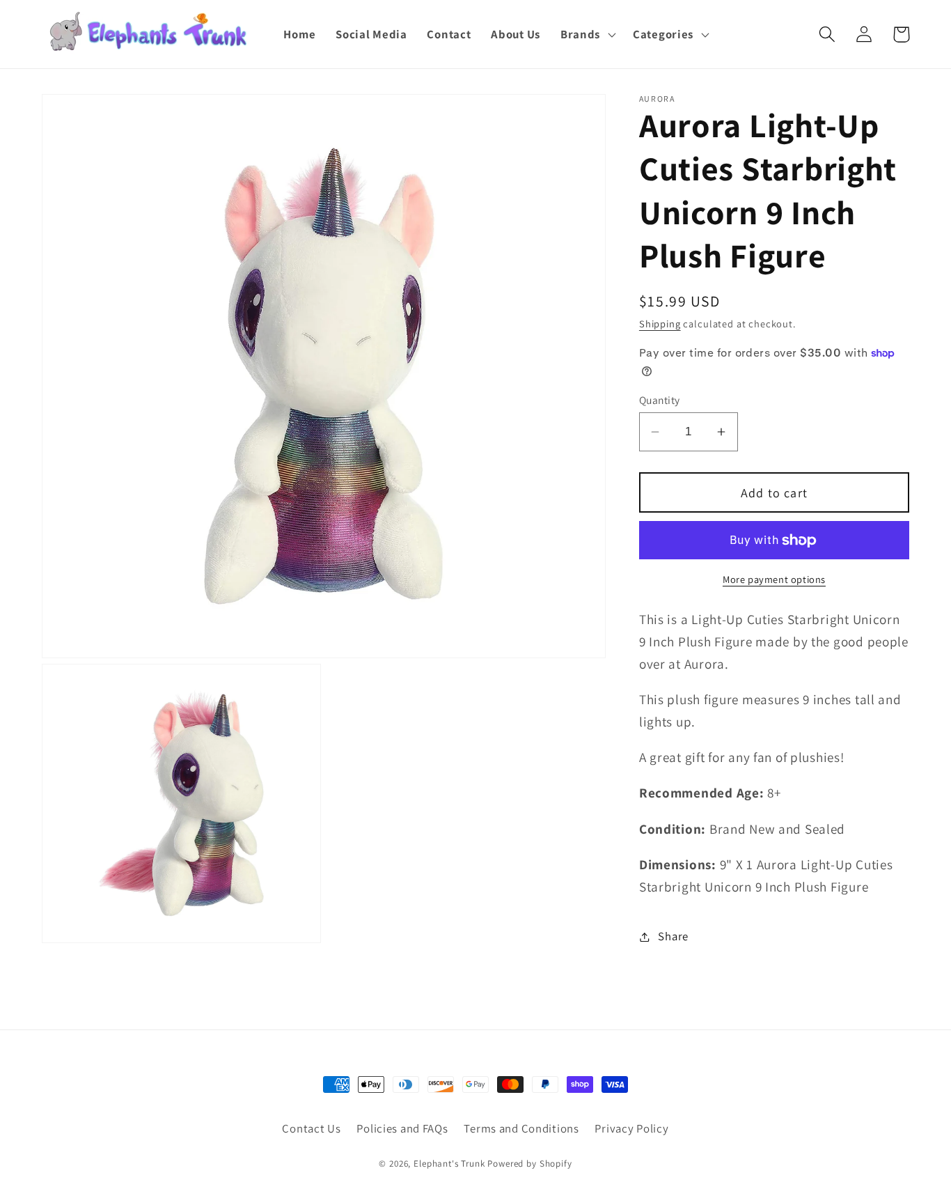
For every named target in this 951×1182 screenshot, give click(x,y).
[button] (586, 34)
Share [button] (673, 936)
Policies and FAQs (402, 1128)
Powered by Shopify (529, 1163)
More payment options (774, 579)
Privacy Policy (631, 1128)
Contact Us (311, 1128)
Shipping (660, 323)
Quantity (659, 400)
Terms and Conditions (521, 1128)
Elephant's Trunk (449, 1163)
